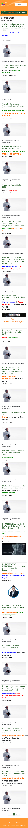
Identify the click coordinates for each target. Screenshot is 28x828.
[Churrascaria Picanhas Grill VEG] (14, 12)
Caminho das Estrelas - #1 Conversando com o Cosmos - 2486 (13, 106)
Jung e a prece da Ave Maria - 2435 (13, 413)
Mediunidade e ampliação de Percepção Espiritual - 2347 (13, 487)
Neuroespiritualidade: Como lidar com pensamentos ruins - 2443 (13, 773)
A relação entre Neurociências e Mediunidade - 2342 (14, 67)
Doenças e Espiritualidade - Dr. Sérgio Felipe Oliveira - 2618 (12, 332)
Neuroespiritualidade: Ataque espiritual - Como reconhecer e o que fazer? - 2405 (13, 688)
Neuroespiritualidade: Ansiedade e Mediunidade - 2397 (12, 648)
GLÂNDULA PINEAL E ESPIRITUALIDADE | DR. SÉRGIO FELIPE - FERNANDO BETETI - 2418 (13, 370)
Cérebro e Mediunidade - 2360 (12, 186)
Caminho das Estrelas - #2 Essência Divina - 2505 (12, 147)
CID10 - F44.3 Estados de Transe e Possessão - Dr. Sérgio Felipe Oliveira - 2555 (13, 223)
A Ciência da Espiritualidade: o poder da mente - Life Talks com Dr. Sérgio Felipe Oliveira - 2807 (14, 27)
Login (12, 822)
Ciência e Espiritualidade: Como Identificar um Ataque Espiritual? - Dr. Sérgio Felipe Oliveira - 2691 (13, 260)
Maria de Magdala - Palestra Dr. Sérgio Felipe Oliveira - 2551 (13, 452)
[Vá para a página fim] (19, 814)
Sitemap (18, 822)
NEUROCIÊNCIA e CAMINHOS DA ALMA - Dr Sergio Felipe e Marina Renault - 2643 (13, 526)
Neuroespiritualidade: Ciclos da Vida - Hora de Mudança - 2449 (13, 731)
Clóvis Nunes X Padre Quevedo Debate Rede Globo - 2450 (14, 297)
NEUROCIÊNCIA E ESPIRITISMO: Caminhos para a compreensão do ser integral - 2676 (13, 567)
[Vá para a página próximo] (16, 814)
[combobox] (21, 4)
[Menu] (2, 10)
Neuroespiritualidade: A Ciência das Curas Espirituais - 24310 (13, 607)
